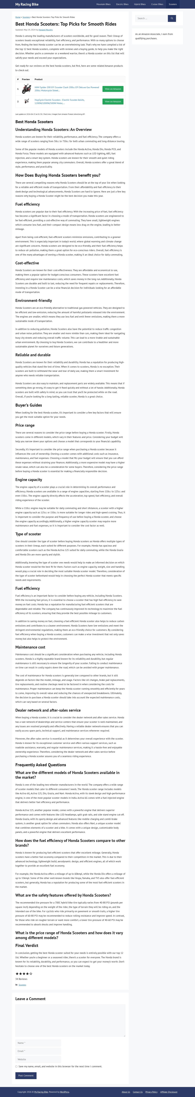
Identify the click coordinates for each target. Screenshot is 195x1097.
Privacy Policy (151, 1092)
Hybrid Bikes (140, 4)
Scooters (173, 4)
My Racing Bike (27, 4)
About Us (126, 1092)
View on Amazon (113, 88)
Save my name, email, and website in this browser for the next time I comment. (60, 1066)
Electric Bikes (122, 4)
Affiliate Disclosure (168, 1092)
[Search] (172, 18)
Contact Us (138, 1092)
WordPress (64, 1092)
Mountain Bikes (103, 4)
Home (17, 17)
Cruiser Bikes (157, 4)
